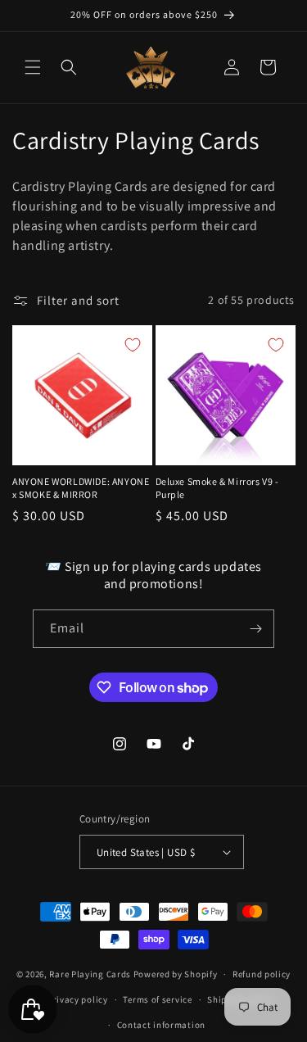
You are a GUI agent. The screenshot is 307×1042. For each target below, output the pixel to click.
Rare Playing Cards (90, 974)
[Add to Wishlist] (132, 345)
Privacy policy (77, 999)
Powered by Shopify (175, 974)
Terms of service (157, 999)
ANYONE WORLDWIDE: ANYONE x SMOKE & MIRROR (80, 488)
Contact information (161, 1025)
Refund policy (262, 974)
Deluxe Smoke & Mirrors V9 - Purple (217, 488)
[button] (33, 67)
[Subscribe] (255, 628)
